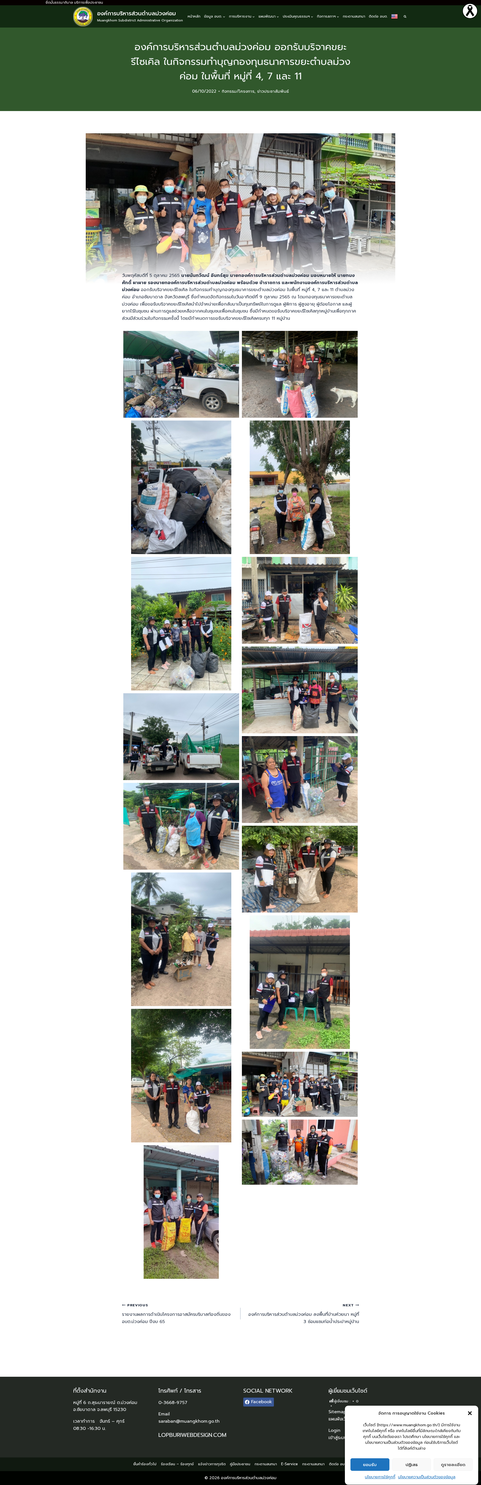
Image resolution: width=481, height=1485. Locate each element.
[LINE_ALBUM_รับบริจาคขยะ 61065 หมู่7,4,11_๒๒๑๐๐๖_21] (181, 1075)
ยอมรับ (370, 1465)
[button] (470, 1413)
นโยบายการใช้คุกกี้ (380, 1477)
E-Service (289, 1464)
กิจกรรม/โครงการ (238, 91)
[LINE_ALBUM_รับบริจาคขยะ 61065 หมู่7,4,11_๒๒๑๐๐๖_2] (300, 374)
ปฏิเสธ (412, 1465)
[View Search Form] (405, 16)
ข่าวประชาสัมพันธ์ (273, 91)
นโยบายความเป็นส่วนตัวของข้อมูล (426, 1477)
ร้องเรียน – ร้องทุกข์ (177, 1464)
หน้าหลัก (194, 16)
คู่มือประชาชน (240, 1464)
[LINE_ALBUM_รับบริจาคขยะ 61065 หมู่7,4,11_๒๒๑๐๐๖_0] (181, 374)
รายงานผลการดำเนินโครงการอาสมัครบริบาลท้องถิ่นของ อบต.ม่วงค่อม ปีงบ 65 (176, 1313)
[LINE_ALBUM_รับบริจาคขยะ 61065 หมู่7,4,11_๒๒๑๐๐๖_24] (181, 1212)
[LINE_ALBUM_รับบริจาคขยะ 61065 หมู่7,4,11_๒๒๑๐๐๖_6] (181, 623)
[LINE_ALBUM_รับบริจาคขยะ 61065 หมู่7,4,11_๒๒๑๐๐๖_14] (300, 869)
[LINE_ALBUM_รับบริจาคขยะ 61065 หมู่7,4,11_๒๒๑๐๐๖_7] (300, 600)
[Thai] (394, 16)
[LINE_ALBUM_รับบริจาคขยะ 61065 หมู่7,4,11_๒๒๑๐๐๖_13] (181, 826)
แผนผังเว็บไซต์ (342, 1419)
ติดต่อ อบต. (378, 16)
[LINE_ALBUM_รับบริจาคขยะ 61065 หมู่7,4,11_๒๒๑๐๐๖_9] (181, 736)
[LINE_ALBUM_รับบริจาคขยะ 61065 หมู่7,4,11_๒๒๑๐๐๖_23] (300, 1152)
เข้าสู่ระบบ (337, 1437)
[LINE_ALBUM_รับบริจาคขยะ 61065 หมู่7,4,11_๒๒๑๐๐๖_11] (300, 779)
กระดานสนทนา (354, 16)
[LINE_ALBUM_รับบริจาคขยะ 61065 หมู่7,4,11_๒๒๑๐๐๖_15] (181, 939)
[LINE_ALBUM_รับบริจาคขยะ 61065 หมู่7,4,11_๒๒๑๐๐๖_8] (300, 689)
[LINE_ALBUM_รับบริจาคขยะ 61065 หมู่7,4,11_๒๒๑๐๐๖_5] (300, 487)
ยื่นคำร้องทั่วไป (144, 1464)
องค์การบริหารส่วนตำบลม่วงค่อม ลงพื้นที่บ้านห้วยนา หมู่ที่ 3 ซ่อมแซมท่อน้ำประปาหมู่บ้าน (303, 1313)
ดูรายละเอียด (453, 1465)
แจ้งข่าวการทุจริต (212, 1464)
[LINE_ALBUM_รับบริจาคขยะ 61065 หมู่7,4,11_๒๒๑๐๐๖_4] (181, 487)
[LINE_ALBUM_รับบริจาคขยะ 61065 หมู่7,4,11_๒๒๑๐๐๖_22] (300, 1084)
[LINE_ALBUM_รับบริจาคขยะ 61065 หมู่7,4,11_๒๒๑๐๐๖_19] (300, 982)
